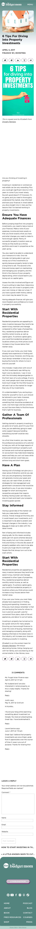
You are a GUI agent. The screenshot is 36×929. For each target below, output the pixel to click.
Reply (7, 695)
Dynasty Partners (9, 122)
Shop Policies (22, 927)
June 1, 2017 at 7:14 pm (13, 731)
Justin (7, 700)
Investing (20, 53)
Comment (6, 792)
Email (4, 825)
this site (5, 526)
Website (5, 831)
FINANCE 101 (8, 53)
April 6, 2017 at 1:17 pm (13, 680)
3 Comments (18, 673)
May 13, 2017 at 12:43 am (14, 703)
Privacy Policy (14, 927)
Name (4, 818)
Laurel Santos (10, 728)
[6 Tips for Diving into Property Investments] (18, 21)
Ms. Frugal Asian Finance (14, 677)
